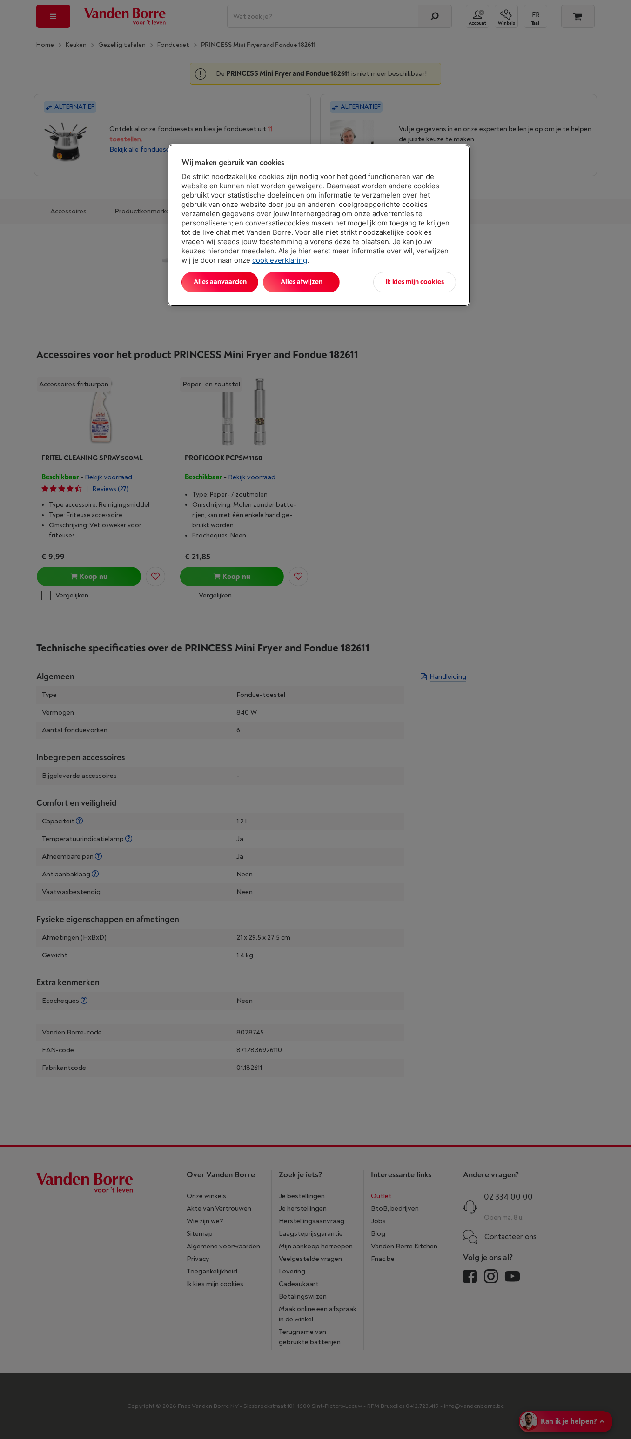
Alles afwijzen (301, 282)
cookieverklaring (279, 260)
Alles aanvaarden (220, 282)
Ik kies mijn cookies (414, 282)
